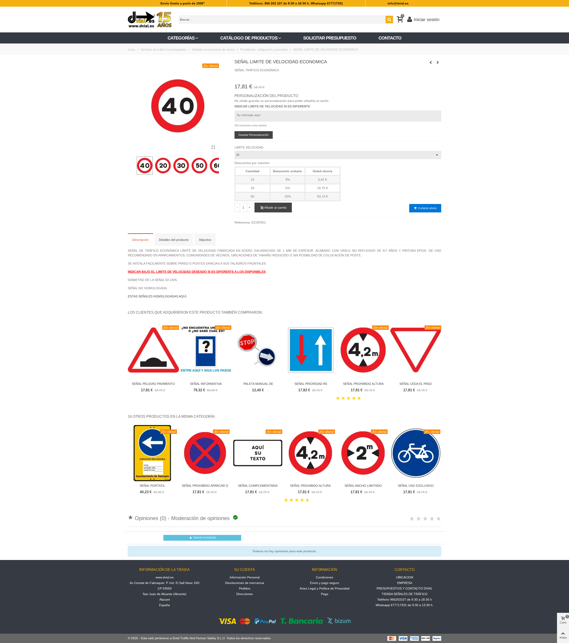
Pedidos (244, 588)
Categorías (181, 38)
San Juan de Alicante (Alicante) (164, 594)
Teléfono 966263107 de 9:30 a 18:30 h (404, 599)
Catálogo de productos (248, 38)
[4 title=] (354, 398)
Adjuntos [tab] (205, 239)
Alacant (164, 599)
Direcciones (244, 594)
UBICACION (404, 577)
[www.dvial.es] (152, 20)
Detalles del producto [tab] (174, 239)
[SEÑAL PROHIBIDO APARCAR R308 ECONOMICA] (430, 62)
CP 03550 (165, 588)
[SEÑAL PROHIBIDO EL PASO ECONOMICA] (438, 62)
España (164, 605)
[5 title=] (359, 398)
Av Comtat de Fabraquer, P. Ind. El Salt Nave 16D (164, 583)
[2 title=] (343, 398)
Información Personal (245, 577)
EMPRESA (404, 583)
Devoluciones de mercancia (244, 583)
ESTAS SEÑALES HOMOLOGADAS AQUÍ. (157, 296)
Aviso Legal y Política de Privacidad (324, 588)
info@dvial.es (398, 3)
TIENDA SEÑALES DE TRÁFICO (404, 594)
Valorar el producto (202, 537)
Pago (324, 594)
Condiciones (324, 577)
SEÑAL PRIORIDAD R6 (311, 384)
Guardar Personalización (253, 135)
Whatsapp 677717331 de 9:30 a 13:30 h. (404, 605)
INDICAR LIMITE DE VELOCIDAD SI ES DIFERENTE (272, 106)
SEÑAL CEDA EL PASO (415, 384)
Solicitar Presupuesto (329, 38)
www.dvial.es (165, 577)
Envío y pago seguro (324, 583)
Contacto (390, 38)
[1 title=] (338, 398)
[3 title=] (348, 398)
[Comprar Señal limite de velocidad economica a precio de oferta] (213, 147)
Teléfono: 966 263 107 (265, 3)
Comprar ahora (425, 208)
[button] (432, 312)
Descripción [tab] (140, 239)
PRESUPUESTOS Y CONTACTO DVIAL (405, 588)
